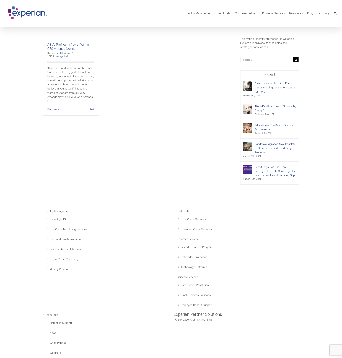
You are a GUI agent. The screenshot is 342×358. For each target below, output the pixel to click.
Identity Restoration (61, 269)
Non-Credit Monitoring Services (68, 229)
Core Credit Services (193, 219)
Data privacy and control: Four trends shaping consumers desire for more (275, 87)
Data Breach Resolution (195, 285)
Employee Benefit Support (196, 305)
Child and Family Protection (66, 239)
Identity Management (57, 211)
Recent (269, 74)
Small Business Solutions (196, 295)
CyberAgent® (58, 219)
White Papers (58, 342)
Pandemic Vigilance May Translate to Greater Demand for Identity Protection (275, 148)
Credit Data (182, 211)
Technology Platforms (194, 267)
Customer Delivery (187, 239)
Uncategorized (61, 56)
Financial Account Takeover (66, 249)
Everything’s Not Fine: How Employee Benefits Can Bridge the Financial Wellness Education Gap (275, 171)
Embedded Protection (194, 257)
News (53, 332)
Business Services (187, 277)
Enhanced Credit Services (196, 229)
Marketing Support (61, 322)
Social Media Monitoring (64, 259)
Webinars (55, 352)
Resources (51, 314)
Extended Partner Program (197, 247)
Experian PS (55, 53)
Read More (52, 109)
